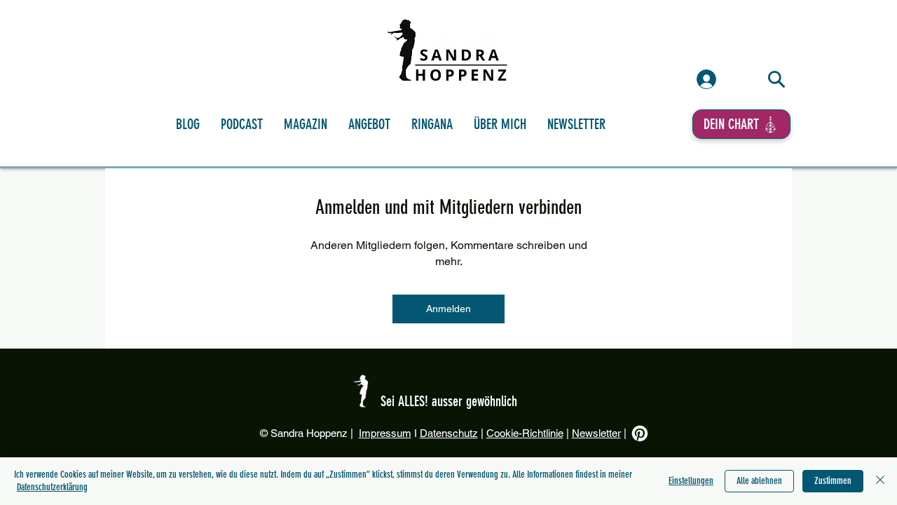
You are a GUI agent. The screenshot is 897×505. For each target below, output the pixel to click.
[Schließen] (880, 481)
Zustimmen (832, 481)
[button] (432, 124)
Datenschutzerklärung (52, 487)
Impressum (385, 433)
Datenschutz (449, 433)
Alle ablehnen (759, 481)
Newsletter (596, 433)
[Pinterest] (639, 433)
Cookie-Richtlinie (524, 433)
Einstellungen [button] (691, 481)
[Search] (776, 79)
